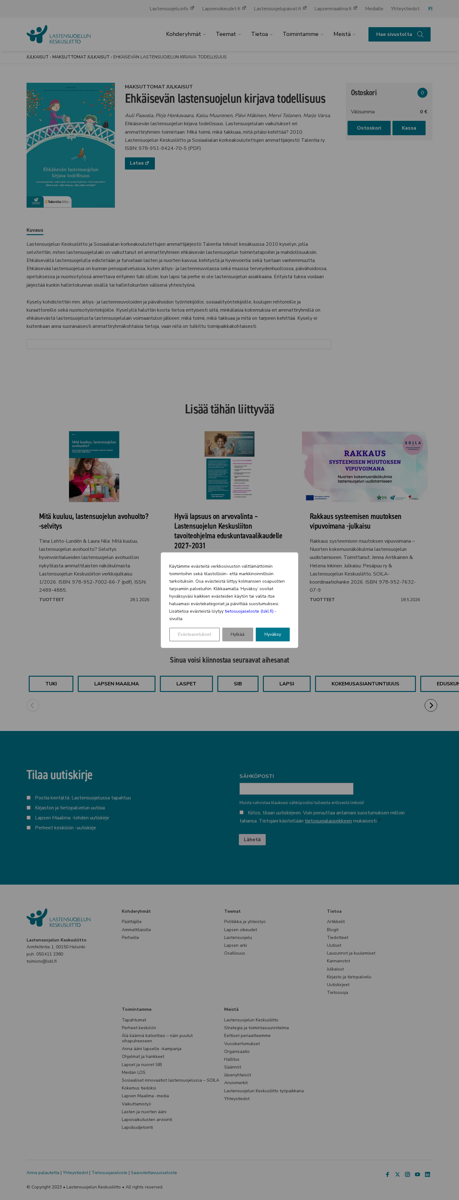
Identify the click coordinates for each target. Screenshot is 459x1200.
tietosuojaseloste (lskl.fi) (249, 611)
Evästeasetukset (194, 634)
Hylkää (237, 634)
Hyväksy (272, 634)
